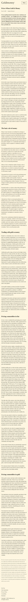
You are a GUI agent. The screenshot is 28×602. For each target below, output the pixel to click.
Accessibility (3, 593)
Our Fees (3, 588)
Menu (24, 2)
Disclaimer (3, 595)
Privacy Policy (4, 592)
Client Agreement (4, 590)
